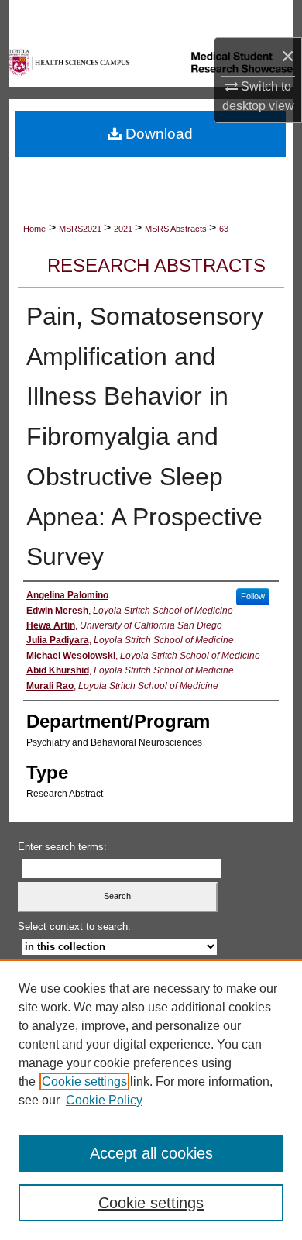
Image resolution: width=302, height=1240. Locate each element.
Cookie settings (84, 1081)
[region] (151, 1099)
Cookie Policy (104, 1100)
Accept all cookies (151, 1153)
